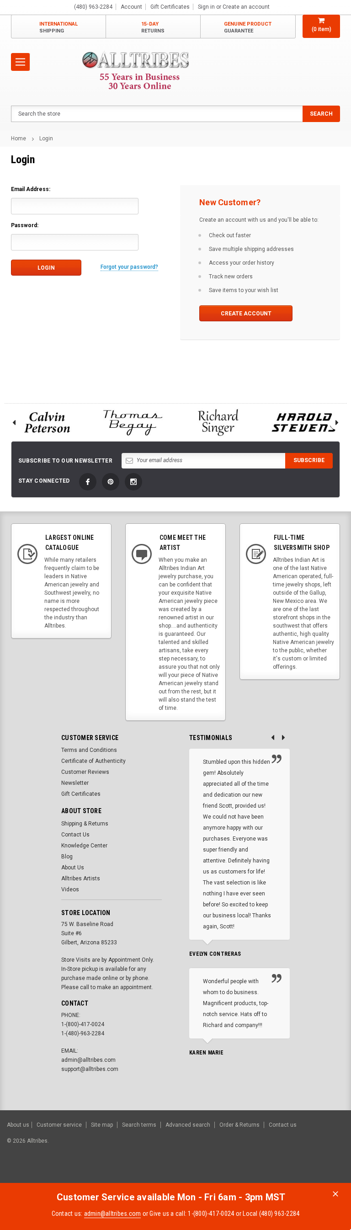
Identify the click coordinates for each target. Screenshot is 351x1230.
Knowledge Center (84, 845)
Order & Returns (239, 1125)
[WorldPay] (221, 1173)
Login (46, 138)
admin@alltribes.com (112, 1213)
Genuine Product (247, 27)
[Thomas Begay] (133, 422)
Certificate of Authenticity (93, 761)
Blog (67, 856)
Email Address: (30, 189)
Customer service (59, 1125)
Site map (102, 1125)
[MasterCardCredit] (241, 1173)
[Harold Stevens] (304, 422)
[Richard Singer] (218, 422)
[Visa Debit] (239, 1173)
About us (18, 1125)
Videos (70, 889)
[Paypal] (187, 1173)
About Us (72, 867)
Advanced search (187, 1125)
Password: (24, 225)
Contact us (283, 1125)
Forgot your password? (129, 267)
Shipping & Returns (84, 823)
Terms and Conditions (89, 750)
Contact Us (75, 834)
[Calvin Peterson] (47, 422)
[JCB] (331, 1173)
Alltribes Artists (80, 878)
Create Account (246, 313)
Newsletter (75, 783)
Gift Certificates (81, 794)
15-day (153, 27)
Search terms (139, 1125)
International (58, 27)
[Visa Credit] (238, 1173)
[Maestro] (308, 1173)
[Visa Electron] (286, 1173)
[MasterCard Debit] (258, 1173)
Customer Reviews (85, 772)
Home (18, 138)
